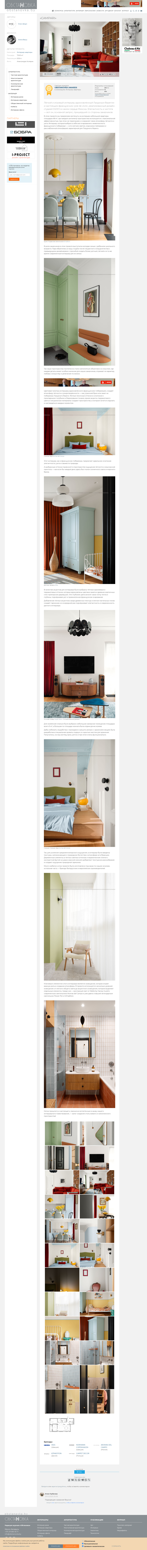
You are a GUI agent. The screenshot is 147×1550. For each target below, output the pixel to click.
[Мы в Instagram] (139, 11)
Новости (100, 11)
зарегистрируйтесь (59, 1486)
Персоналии (90, 11)
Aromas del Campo (58, 456)
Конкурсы (59, 11)
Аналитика (94, 1530)
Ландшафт (15, 89)
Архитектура (69, 11)
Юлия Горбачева (51, 1494)
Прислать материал (124, 1525)
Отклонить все (71, 1546)
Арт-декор (109, 11)
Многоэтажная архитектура (17, 79)
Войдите (45, 1486)
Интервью (94, 1528)
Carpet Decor (58, 719)
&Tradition (67, 241)
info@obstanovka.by (13, 1534)
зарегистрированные (102, 95)
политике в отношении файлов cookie (16, 1546)
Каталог (117, 11)
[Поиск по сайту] (134, 11)
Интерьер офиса (17, 110)
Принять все (55, 1546)
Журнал (125, 11)
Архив (119, 1528)
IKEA (56, 585)
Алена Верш (22, 39)
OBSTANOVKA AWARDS (66, 87)
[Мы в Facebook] (136, 11)
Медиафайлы (122, 1530)
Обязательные (89, 1541)
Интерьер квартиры (24, 52)
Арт (91, 1525)
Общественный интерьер (21, 103)
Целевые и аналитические (94, 1546)
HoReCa (14, 107)
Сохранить (116, 1546)
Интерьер (80, 11)
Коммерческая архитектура (17, 85)
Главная (53, 12)
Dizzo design (22, 24)
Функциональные (91, 1544)
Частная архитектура (19, 75)
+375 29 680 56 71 (11, 1532)
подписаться (14, 179)
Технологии (94, 1533)
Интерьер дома (17, 97)
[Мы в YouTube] (141, 11)
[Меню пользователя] (131, 11)
